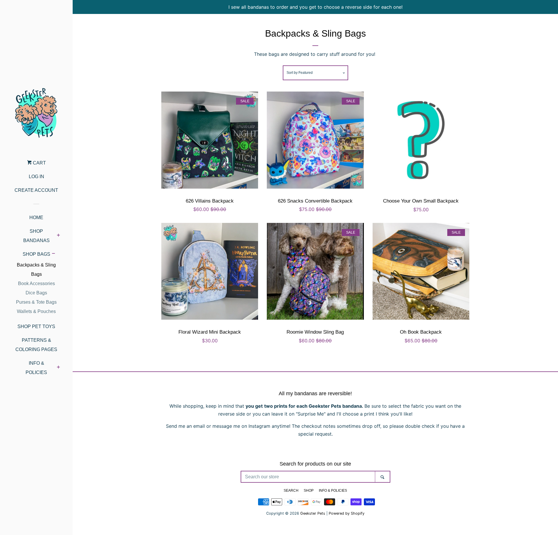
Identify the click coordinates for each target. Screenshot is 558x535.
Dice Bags (36, 292)
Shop (309, 491)
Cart (39, 162)
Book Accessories (36, 283)
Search (291, 491)
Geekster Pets (312, 513)
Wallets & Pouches (36, 311)
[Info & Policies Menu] (58, 368)
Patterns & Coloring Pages (36, 345)
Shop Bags (36, 254)
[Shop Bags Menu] (53, 254)
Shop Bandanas (36, 236)
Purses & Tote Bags (36, 302)
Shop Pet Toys (36, 326)
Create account (36, 190)
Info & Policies (36, 368)
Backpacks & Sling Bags (36, 269)
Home (36, 217)
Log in (36, 176)
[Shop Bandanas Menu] (58, 236)
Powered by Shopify (346, 513)
